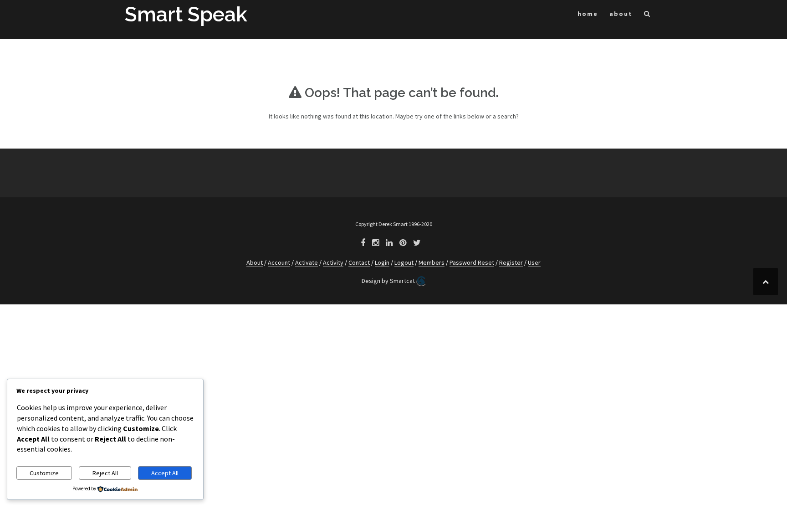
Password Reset (472, 262)
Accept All (165, 473)
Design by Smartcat (389, 281)
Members (432, 262)
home (587, 14)
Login (382, 262)
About (254, 262)
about (621, 14)
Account (279, 262)
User (534, 262)
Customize (44, 473)
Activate (306, 262)
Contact (359, 262)
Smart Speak (186, 14)
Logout (404, 262)
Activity (333, 262)
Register (511, 262)
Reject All (105, 473)
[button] (647, 15)
